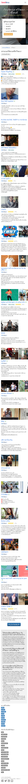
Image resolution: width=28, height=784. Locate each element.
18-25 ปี (8, 26)
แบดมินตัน (3, 767)
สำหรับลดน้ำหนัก (6, 54)
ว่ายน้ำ (3, 750)
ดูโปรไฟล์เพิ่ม (14, 624)
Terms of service (5, 778)
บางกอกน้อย (3, 711)
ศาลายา (3, 723)
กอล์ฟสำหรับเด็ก (4, 734)
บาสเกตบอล (3, 738)
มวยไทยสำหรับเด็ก (5, 747)
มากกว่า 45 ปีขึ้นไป (11, 31)
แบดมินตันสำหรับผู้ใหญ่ (5, 770)
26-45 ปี (8, 29)
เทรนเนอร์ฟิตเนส (6, 47)
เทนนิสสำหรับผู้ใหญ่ (5, 763)
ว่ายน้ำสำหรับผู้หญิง (5, 752)
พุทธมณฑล (3, 719)
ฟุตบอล (3, 741)
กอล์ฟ (2, 732)
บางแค (3, 713)
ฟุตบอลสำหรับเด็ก (4, 743)
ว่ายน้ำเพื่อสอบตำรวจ (5, 758)
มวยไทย (3, 745)
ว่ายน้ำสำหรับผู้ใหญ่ (5, 754)
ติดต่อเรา (19, 778)
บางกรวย (3, 709)
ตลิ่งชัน (3, 707)
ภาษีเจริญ (3, 721)
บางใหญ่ (3, 715)
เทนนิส (3, 761)
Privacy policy (12, 778)
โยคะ (2, 772)
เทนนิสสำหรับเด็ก (4, 765)
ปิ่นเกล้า (3, 717)
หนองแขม (3, 725)
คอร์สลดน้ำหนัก (4, 736)
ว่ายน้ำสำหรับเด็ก (4, 756)
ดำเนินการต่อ (8, 34)
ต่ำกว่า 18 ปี (9, 24)
